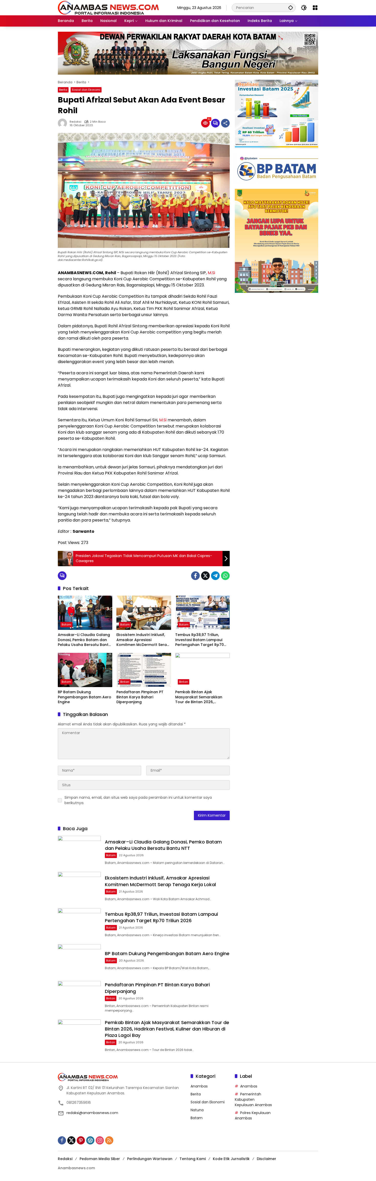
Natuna (197, 1110)
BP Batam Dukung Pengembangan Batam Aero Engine (84, 697)
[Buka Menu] (315, 8)
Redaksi (75, 121)
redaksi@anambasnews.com (92, 1112)
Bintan (124, 682)
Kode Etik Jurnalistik (231, 1158)
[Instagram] (100, 1140)
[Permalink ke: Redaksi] (64, 123)
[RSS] (109, 1140)
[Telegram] (215, 575)
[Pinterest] (81, 1140)
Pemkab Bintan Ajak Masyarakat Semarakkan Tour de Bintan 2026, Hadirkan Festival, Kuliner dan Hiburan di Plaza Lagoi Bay (200, 697)
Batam (66, 624)
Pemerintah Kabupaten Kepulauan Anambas (253, 1099)
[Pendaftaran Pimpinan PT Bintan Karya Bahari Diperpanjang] (143, 670)
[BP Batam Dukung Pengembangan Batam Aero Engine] (85, 670)
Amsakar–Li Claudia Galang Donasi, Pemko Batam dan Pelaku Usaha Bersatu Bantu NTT (84, 639)
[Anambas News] (108, 7)
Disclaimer (266, 1158)
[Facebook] (195, 575)
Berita (63, 90)
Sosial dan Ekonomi (86, 90)
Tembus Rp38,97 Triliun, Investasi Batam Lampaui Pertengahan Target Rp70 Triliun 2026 (199, 639)
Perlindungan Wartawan (149, 1158)
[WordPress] (90, 1140)
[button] (290, 7)
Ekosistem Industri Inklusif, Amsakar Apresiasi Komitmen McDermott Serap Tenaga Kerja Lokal (142, 639)
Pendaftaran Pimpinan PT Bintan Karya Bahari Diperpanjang (139, 697)
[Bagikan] (225, 123)
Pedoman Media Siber (100, 1158)
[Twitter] (205, 575)
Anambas (199, 1086)
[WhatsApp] (225, 575)
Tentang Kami (193, 1158)
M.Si (211, 273)
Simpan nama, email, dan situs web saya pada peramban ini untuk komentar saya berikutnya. (138, 800)
